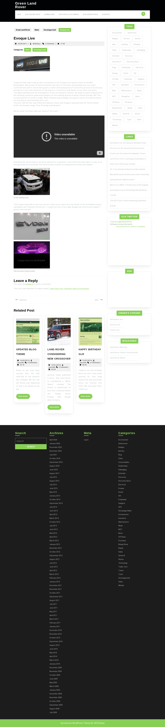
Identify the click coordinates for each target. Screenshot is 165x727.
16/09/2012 (24, 360)
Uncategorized (50, 30)
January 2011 (55, 626)
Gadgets (141, 79)
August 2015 (54, 481)
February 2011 (55, 623)
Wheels (115, 125)
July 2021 (53, 455)
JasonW (20, 363)
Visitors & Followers (69, 14)
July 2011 (53, 604)
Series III (126, 114)
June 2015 (54, 488)
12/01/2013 (55, 365)
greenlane (125, 85)
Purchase (128, 102)
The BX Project (116, 201)
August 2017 (54, 473)
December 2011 (56, 585)
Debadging (141, 50)
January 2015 (55, 496)
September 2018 (56, 462)
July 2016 (53, 477)
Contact (106, 14)
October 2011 (55, 593)
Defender (115, 56)
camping (124, 44)
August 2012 (54, 559)
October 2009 (55, 675)
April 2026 (53, 440)
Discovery (129, 56)
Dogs (114, 67)
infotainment (139, 85)
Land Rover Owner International (124, 352)
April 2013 (53, 537)
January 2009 (55, 690)
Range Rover (117, 108)
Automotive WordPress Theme (75, 723)
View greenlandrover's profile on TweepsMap (130, 226)
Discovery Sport (133, 62)
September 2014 (56, 503)
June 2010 (54, 649)
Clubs (114, 50)
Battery (127, 39)
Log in (86, 440)
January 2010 (55, 664)
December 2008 (56, 694)
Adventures (122, 443)
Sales (140, 108)
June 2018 (54, 470)
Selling (114, 114)
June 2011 (54, 608)
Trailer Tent (122, 567)
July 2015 (53, 485)
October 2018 (55, 458)
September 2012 (56, 556)
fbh (135, 73)
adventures (132, 33)
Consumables (123, 462)
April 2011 (53, 615)
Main (114, 91)
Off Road (115, 102)
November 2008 (56, 697)
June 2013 (54, 529)
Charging (136, 44)
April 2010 (53, 656)
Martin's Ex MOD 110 (119, 185)
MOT (114, 96)
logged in (29, 284)
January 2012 (55, 582)
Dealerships (126, 50)
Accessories (117, 33)
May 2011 (53, 612)
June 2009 (54, 679)
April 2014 (53, 514)
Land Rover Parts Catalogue (122, 159)
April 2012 (53, 570)
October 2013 (55, 522)
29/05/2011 (22, 44)
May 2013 (53, 533)
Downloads (49, 14)
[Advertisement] (129, 290)
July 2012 (53, 563)
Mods (139, 91)
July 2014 (53, 507)
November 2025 (56, 451)
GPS (113, 85)
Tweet (121, 570)
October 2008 (55, 701)
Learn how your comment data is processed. (69, 289)
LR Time (113, 169)
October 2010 (55, 638)
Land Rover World (117, 358)
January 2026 (55, 443)
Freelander (128, 79)
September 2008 (56, 705)
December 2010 (56, 630)
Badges (115, 39)
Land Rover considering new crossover (59, 354)
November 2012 (56, 548)
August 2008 (54, 709)
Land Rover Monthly (118, 347)
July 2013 (53, 526)
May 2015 (53, 492)
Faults (125, 73)
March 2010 (54, 660)
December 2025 (56, 447)
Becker (138, 39)
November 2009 (56, 671)
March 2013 (54, 541)
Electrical (139, 67)
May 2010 (53, 653)
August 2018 (54, 466)
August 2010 (54, 645)
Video (139, 119)
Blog (120, 455)
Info (19, 14)
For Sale (115, 79)
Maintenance (127, 91)
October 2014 (55, 499)
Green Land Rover (25, 5)
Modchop (36, 44)
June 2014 (54, 511)
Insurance (122, 518)
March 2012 (54, 574)
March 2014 (54, 518)
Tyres (129, 119)
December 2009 (56, 668)
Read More (24, 397)
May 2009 (53, 683)
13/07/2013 (87, 360)
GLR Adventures (90, 14)
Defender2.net (116, 143)
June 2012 (54, 567)
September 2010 (56, 641)
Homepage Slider (125, 511)
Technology (116, 119)
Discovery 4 (116, 62)
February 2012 (55, 578)
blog (113, 44)
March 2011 (54, 619)
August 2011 (54, 600)
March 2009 (54, 686)
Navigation (126, 96)
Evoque (115, 73)
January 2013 (55, 544)
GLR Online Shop (32, 14)
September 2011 (56, 597)
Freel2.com (115, 153)
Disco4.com (115, 148)
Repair (130, 108)
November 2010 (56, 634)
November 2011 (56, 589)
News (37, 30)
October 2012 (55, 552)
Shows (137, 114)
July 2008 (53, 712)
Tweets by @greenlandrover (121, 222)
